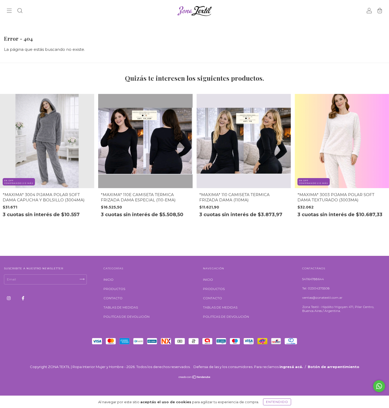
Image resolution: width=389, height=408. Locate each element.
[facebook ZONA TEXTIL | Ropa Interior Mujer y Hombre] (23, 298)
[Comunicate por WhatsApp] (379, 386)
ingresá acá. (291, 367)
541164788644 (313, 279)
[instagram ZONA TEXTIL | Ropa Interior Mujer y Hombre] (9, 298)
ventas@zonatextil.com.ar (322, 298)
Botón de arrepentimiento (333, 367)
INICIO (108, 280)
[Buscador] (19, 11)
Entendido (277, 402)
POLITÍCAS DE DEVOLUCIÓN (126, 317)
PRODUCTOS (114, 289)
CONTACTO (113, 298)
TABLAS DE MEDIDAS (120, 307)
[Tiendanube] (194, 378)
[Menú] (9, 11)
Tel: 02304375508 (316, 288)
